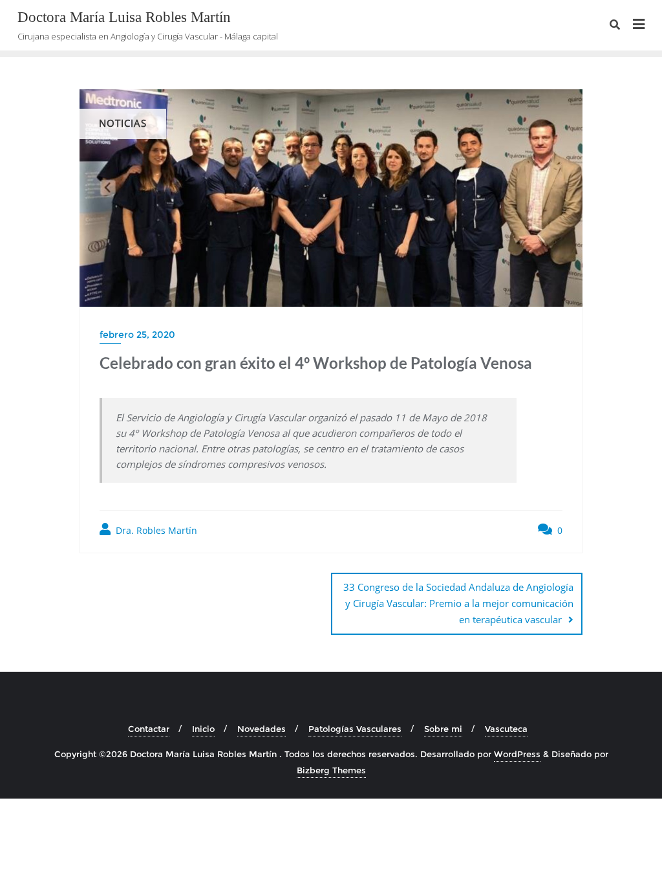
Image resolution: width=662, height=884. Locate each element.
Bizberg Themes (331, 770)
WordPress (517, 754)
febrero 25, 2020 (137, 334)
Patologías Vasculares (354, 729)
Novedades (261, 729)
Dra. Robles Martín (155, 530)
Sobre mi (443, 729)
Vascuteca (506, 729)
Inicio (203, 729)
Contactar (148, 729)
